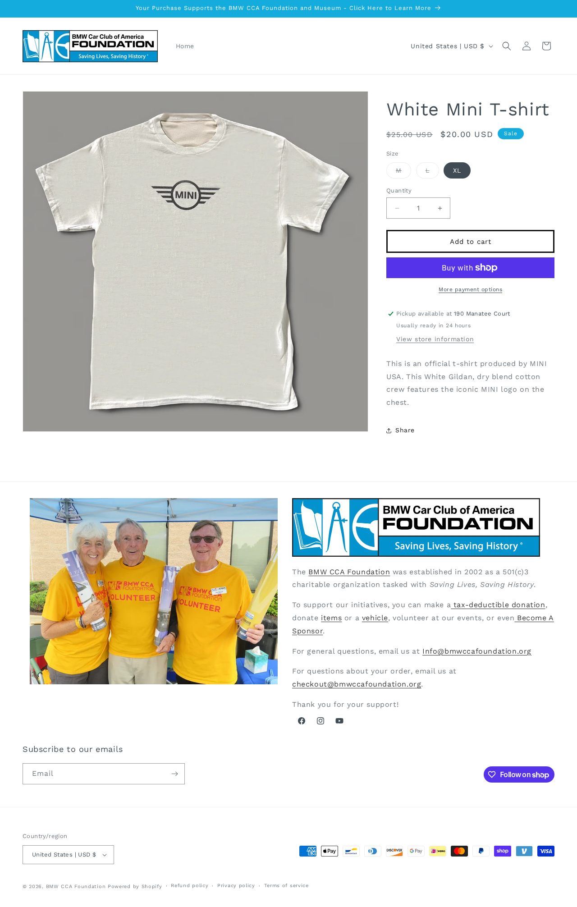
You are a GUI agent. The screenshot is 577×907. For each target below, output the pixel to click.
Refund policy (189, 886)
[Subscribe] (174, 773)
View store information (435, 339)
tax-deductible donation (498, 604)
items (331, 618)
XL (457, 170)
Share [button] (405, 430)
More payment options (470, 289)
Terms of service (286, 886)
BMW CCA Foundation (349, 572)
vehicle (375, 618)
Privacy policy (236, 886)
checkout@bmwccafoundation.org (356, 684)
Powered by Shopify (135, 886)
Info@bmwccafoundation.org (476, 651)
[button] (507, 46)
